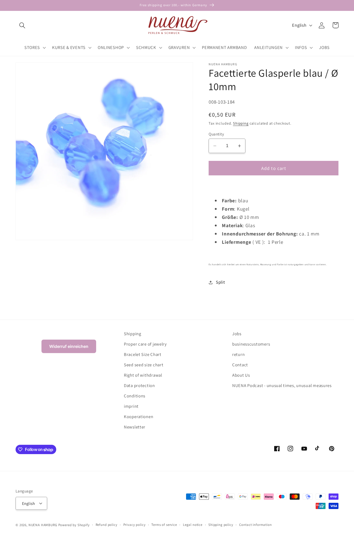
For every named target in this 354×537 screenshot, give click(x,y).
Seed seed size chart (143, 365)
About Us (241, 375)
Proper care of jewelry (145, 344)
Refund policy (106, 524)
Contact (240, 365)
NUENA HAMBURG (43, 525)
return (238, 354)
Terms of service (164, 524)
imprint (131, 406)
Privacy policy (134, 524)
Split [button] (220, 282)
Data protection (139, 385)
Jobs (237, 333)
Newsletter (134, 427)
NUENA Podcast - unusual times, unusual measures (282, 385)
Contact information (255, 524)
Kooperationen (138, 416)
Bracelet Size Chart (142, 354)
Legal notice (192, 524)
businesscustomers (251, 344)
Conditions (134, 396)
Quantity (216, 134)
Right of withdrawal (143, 375)
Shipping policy (220, 524)
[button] (22, 25)
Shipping (241, 123)
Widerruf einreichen (68, 346)
